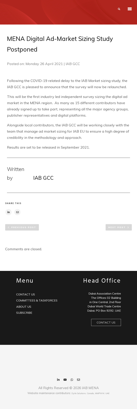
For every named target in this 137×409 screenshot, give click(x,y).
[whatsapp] (72, 380)
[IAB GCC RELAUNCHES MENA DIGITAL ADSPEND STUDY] (8, 212)
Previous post (23, 227)
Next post (117, 227)
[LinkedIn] (58, 380)
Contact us (25, 294)
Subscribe (24, 312)
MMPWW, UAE (102, 393)
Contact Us (106, 322)
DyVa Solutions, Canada (83, 393)
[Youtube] (65, 380)
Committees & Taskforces (36, 300)
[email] (78, 380)
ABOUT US (23, 306)
